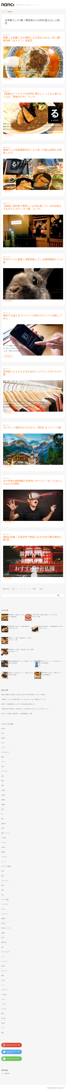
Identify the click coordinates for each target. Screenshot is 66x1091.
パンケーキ (4, 771)
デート (3, 1027)
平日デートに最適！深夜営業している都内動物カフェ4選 (16, 713)
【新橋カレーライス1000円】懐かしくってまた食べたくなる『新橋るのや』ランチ (23, 699)
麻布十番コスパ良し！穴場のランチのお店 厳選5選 (51, 673)
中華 (2, 871)
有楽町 (3, 933)
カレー (3, 956)
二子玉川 (3, 837)
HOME (4, 11)
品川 (2, 947)
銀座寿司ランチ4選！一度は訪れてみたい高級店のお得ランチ (21, 650)
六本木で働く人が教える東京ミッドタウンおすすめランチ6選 (44, 615)
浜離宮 (3, 804)
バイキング (4, 913)
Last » (41, 589)
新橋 (2, 757)
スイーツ (3, 861)
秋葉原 (3, 918)
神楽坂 (3, 799)
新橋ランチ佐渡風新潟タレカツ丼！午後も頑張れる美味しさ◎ (18, 704)
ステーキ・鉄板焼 (6, 866)
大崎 (2, 828)
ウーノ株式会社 (5, 1073)
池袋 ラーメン (5, 833)
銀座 (2, 780)
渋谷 (2, 733)
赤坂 (2, 1032)
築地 (2, 1013)
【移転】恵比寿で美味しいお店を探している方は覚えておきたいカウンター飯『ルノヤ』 (25, 708)
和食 (2, 785)
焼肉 (2, 875)
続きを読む (8, 78)
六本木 (3, 847)
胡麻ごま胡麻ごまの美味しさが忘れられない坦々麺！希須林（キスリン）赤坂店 (23, 694)
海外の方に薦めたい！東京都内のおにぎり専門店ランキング (51, 627)
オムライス (4, 989)
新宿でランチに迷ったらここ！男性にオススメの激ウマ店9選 (21, 673)
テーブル (3, 1009)
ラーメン (3, 761)
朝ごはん (3, 1018)
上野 (2, 890)
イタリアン (4, 856)
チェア (3, 999)
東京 (2, 818)
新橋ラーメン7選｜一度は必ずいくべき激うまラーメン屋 (20, 638)
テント (3, 985)
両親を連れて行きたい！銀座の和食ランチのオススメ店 (19, 627)
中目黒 (3, 795)
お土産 (3, 923)
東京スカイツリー (6, 928)
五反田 (3, 790)
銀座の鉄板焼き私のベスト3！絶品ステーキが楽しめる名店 (20, 662)
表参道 (3, 852)
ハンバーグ (4, 961)
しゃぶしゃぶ (5, 880)
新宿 (2, 809)
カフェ (3, 742)
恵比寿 (3, 738)
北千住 (3, 966)
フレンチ (3, 842)
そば (2, 894)
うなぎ (3, 980)
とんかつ (3, 1004)
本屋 (2, 766)
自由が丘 (3, 823)
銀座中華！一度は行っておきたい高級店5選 (16, 615)
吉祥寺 (3, 1023)
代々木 (3, 909)
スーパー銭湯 (5, 899)
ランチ (3, 747)
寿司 (2, 885)
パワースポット (5, 752)
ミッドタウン (5, 904)
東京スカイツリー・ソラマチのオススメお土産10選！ (50, 662)
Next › (34, 589)
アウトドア (4, 971)
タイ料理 (3, 994)
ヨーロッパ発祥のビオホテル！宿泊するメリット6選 (32, 427)
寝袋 (2, 975)
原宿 (2, 776)
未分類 (3, 728)
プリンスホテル (5, 951)
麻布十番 (3, 942)
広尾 (2, 937)
